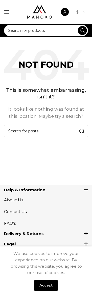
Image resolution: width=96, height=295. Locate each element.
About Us (13, 199)
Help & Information (24, 189)
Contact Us (15, 211)
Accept (46, 285)
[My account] (64, 12)
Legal (10, 243)
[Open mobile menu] (6, 12)
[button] (46, 190)
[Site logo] (39, 11)
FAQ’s (10, 223)
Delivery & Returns (24, 233)
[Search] (82, 30)
